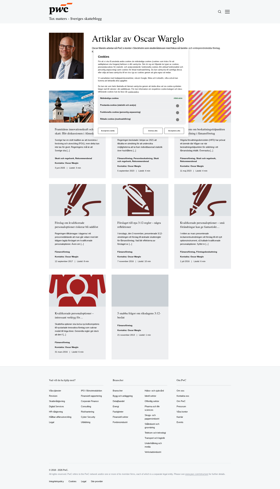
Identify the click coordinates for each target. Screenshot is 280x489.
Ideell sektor (150, 396)
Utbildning (85, 422)
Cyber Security (88, 417)
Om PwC (181, 401)
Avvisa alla (152, 131)
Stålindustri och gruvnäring (152, 426)
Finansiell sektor (120, 417)
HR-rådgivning (56, 411)
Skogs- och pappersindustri (152, 417)
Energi (116, 406)
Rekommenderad (83, 158)
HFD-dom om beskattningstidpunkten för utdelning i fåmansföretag (202, 131)
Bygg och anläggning (123, 396)
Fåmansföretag (124, 158)
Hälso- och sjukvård (154, 390)
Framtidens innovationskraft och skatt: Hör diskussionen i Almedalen (76, 131)
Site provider (97, 481)
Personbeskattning (143, 158)
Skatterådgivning (57, 401)
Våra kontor (182, 411)
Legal (51, 422)
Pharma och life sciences (152, 408)
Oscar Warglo (71, 163)
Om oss (180, 390)
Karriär (180, 417)
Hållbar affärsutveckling (60, 417)
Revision (53, 396)
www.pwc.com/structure (196, 474)
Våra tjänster (55, 390)
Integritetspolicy (56, 481)
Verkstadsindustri (153, 452)
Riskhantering (87, 411)
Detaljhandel (118, 401)
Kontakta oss (183, 396)
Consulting (86, 406)
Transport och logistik (155, 438)
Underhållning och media (153, 445)
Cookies (72, 481)
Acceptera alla (174, 131)
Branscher (118, 390)
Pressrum (181, 406)
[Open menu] (227, 11)
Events (180, 422)
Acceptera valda (108, 131)
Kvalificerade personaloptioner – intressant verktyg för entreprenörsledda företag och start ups (75, 319)
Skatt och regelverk (64, 158)
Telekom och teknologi (155, 432)
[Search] (220, 12)
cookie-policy (133, 92)
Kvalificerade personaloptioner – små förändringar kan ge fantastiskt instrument (202, 227)
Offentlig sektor (152, 401)
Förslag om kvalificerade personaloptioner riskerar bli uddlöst (76, 225)
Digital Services (56, 406)
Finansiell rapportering (91, 396)
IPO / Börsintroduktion (91, 390)
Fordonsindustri (120, 422)
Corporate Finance (90, 401)
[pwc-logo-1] (61, 8)
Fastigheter (118, 411)
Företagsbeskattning (206, 252)
